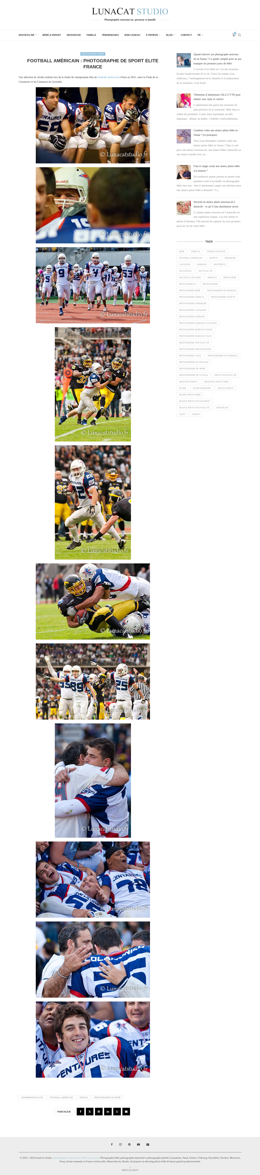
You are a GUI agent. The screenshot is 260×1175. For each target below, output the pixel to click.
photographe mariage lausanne (198, 323)
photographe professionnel (195, 349)
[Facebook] (112, 1144)
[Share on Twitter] (89, 1111)
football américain (61, 1097)
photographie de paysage (194, 362)
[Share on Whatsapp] (117, 1111)
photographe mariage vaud (195, 336)
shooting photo (188, 382)
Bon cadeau (132, 35)
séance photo (226, 388)
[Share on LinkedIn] (108, 1111)
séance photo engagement (194, 401)
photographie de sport (107, 1097)
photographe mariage (192, 316)
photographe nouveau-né (194, 343)
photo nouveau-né (225, 375)
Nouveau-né (26, 35)
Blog (169, 35)
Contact (186, 35)
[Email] (147, 1144)
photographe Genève (223, 297)
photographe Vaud (190, 355)
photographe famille (191, 297)
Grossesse (74, 35)
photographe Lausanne (193, 310)
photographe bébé (189, 290)
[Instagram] (120, 1144)
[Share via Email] (126, 1111)
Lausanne (185, 264)
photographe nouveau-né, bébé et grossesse (76, 1157)
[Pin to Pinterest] (99, 1111)
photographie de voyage (193, 375)
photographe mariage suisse (196, 329)
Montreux (220, 264)
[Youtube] (138, 1144)
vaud (182, 414)
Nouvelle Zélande (190, 277)
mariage (202, 264)
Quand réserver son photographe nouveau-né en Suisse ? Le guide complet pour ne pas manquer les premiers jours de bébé (217, 59)
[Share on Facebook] (80, 1111)
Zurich (195, 414)
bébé (181, 251)
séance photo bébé (190, 395)
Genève (213, 258)
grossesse (230, 258)
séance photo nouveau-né (194, 407)
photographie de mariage (223, 355)
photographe (210, 284)
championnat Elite (32, 1097)
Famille (91, 35)
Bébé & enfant (51, 35)
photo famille (187, 284)
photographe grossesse (193, 303)
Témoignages (110, 35)
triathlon (222, 407)
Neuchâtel (185, 271)
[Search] (239, 35)
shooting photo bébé (216, 382)
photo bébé (229, 277)
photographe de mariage (221, 290)
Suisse (182, 388)
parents (212, 277)
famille (195, 251)
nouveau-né (206, 271)
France (84, 1097)
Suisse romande (202, 388)
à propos (152, 35)
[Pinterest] (129, 1144)
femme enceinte (216, 251)
